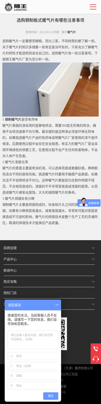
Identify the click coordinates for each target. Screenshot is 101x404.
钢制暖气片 (13, 119)
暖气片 (71, 32)
